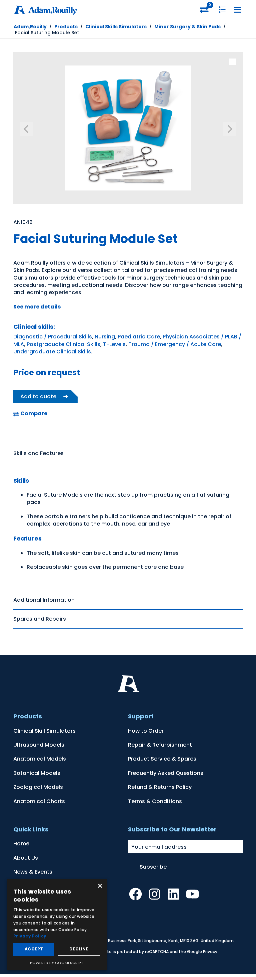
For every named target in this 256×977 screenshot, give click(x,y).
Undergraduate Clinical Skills (52, 351)
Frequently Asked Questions (165, 773)
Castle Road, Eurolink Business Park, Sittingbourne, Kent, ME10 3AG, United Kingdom (149, 940)
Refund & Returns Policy (160, 787)
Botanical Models (36, 773)
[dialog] (57, 924)
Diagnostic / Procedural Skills (52, 336)
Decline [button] (78, 949)
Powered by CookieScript (56, 962)
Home (21, 843)
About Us (25, 858)
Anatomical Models (39, 759)
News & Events (32, 872)
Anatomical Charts (39, 801)
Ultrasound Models (38, 745)
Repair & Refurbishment (160, 745)
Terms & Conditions (155, 801)
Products (66, 26)
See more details (37, 306)
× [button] (99, 886)
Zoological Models (38, 787)
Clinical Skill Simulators (44, 731)
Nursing (105, 336)
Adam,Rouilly (30, 26)
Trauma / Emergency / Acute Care (174, 344)
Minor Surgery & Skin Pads (187, 26)
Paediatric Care (139, 336)
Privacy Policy (29, 936)
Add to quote (38, 396)
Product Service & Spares (162, 759)
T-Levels (114, 344)
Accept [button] (34, 949)
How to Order (146, 731)
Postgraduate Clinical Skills (63, 344)
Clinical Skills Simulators (116, 26)
